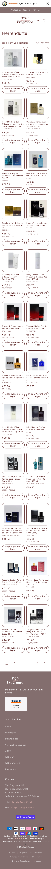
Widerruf (9, 757)
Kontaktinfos (11, 769)
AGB (32, 857)
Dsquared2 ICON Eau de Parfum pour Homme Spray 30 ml (13, 479)
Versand (40, 857)
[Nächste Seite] (44, 663)
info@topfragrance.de (22, 807)
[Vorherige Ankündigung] (5, 10)
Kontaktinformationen (21, 861)
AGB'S (8, 751)
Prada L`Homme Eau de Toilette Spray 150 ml (36, 224)
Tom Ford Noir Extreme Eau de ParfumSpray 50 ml (12, 225)
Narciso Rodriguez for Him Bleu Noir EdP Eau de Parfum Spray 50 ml (12, 530)
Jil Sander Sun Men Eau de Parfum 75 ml (37, 73)
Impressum (10, 733)
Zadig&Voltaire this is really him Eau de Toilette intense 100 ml (36, 631)
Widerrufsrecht (12, 763)
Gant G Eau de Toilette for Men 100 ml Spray (36, 174)
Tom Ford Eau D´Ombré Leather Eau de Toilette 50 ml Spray (36, 530)
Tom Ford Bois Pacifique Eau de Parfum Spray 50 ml (13, 377)
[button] (5, 20)
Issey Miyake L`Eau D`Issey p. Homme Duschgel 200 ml (10, 277)
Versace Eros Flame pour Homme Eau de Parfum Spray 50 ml (37, 582)
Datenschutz (11, 739)
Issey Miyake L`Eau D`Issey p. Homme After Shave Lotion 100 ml (13, 74)
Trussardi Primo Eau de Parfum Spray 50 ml (36, 327)
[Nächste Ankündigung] (46, 10)
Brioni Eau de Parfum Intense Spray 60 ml (35, 428)
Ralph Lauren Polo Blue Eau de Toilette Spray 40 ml (37, 377)
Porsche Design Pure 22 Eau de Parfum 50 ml (13, 581)
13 (36, 662)
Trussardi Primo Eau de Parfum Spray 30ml (12, 327)
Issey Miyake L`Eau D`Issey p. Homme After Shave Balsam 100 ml (13, 124)
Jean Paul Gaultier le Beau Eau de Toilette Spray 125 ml (35, 479)
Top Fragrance (21, 853)
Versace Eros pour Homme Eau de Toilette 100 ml (12, 175)
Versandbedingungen (15, 745)
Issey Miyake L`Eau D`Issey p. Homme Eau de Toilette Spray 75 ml (12, 429)
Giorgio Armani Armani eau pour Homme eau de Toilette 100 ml (37, 124)
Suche (8, 726)
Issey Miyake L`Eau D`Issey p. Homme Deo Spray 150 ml (36, 277)
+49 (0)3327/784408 (21, 802)
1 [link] (6, 662)
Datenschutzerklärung (19, 857)
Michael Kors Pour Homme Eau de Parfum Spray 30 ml (12, 631)
